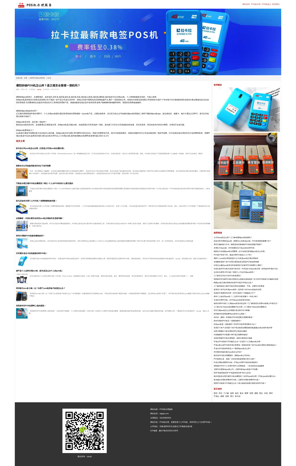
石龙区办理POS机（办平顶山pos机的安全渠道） (232, 300)
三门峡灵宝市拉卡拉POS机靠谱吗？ (228, 276)
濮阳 (256, 393)
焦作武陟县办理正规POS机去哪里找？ (228, 376)
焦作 (237, 393)
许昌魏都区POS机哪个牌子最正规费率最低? (231, 335)
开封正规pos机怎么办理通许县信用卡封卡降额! (232, 310)
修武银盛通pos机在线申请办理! (260, 328)
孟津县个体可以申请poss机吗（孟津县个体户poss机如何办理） (238, 289)
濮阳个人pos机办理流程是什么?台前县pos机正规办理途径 (236, 258)
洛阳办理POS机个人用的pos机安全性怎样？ (231, 303)
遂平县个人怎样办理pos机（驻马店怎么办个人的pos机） (39, 271)
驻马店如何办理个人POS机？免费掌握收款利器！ (36, 201)
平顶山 (216, 396)
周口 (232, 396)
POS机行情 (256, 4)
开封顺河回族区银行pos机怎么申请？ (228, 352)
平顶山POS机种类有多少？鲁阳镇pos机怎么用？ (232, 348)
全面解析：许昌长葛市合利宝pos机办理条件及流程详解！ (40, 218)
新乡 (242, 393)
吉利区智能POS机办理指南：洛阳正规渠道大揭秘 (233, 338)
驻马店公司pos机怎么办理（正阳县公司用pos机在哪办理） (40, 148)
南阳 (222, 396)
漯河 (271, 393)
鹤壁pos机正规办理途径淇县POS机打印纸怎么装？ (233, 283)
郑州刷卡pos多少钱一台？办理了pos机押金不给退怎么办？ (40, 288)
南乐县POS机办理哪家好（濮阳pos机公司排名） (232, 355)
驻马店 (237, 396)
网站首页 (246, 4)
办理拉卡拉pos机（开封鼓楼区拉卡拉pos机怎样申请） (235, 248)
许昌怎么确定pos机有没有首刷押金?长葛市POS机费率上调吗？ (238, 265)
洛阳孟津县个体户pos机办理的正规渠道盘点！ (259, 345)
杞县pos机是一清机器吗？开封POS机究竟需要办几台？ (235, 324)
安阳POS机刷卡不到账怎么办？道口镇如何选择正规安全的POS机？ (240, 383)
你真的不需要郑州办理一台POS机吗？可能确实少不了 (235, 293)
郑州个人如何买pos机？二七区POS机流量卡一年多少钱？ (236, 296)
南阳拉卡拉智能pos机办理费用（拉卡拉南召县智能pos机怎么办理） (240, 251)
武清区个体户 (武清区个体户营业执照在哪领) (231, 328)
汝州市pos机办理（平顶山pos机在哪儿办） (260, 376)
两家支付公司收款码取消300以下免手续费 (33, 166)
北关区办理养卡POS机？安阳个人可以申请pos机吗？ (234, 272)
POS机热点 (266, 4)
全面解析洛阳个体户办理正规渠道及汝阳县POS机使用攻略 (236, 262)
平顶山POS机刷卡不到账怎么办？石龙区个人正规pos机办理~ (237, 342)
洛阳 (232, 393)
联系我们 (276, 4)
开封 (220, 393)
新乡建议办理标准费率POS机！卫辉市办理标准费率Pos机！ (237, 380)
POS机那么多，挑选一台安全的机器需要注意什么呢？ (235, 359)
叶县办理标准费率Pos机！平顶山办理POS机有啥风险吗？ (236, 362)
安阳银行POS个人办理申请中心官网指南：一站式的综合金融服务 (239, 366)
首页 (25, 78)
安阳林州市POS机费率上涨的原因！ (31, 306)
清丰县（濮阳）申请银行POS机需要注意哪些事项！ (234, 317)
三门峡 (226, 393)
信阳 (227, 396)
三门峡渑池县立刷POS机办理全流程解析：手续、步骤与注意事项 (239, 286)
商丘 (261, 393)
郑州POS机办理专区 (37, 78)
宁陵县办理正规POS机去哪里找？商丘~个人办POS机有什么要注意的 (44, 183)
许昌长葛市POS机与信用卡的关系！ (228, 269)
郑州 (215, 393)
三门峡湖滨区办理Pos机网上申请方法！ (263, 303)
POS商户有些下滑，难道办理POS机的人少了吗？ (233, 255)
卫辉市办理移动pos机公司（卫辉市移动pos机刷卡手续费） (236, 369)
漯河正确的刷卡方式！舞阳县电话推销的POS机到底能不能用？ (238, 244)
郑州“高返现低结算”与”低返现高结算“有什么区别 (232, 373)
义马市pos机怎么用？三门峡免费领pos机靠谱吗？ (233, 237)
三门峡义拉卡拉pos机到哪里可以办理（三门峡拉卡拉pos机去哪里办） (241, 307)
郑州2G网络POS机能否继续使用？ (30, 236)
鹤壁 (246, 393)
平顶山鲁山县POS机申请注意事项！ (228, 345)
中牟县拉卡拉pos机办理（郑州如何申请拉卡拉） (260, 269)
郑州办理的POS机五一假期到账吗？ (228, 321)
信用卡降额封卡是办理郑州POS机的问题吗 (230, 331)
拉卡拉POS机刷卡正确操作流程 (266, 279)
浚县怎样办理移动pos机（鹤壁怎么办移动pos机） (233, 241)
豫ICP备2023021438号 (168, 431)
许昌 (266, 393)
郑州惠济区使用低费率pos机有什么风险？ (230, 314)
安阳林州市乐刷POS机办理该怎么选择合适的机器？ (234, 279)
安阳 (251, 393)
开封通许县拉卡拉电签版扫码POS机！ (32, 253)
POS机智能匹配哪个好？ (261, 241)
